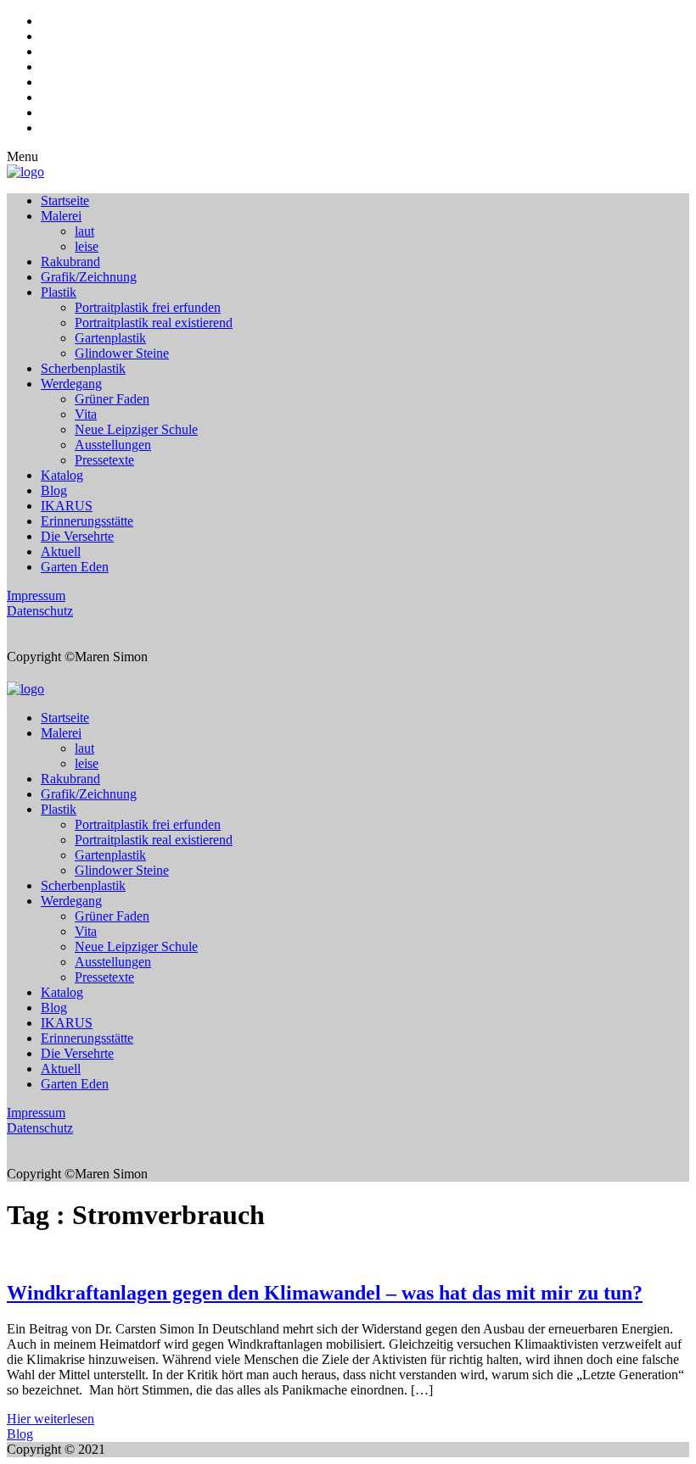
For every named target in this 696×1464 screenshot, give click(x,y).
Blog (54, 490)
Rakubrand (70, 261)
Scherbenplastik (83, 368)
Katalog (62, 475)
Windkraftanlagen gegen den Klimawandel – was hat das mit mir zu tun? (325, 1293)
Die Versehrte (77, 536)
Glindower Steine (122, 353)
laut (84, 231)
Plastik (58, 292)
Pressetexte (104, 460)
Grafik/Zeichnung (89, 277)
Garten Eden (75, 566)
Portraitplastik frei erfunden (148, 307)
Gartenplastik (110, 338)
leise (86, 246)
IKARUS (67, 505)
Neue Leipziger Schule (136, 429)
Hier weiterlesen (50, 1418)
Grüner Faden (112, 399)
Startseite (65, 200)
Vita (86, 414)
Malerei (61, 216)
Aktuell (61, 551)
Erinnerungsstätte (87, 521)
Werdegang (71, 383)
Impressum (36, 595)
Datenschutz (40, 611)
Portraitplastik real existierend (154, 322)
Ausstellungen (113, 444)
